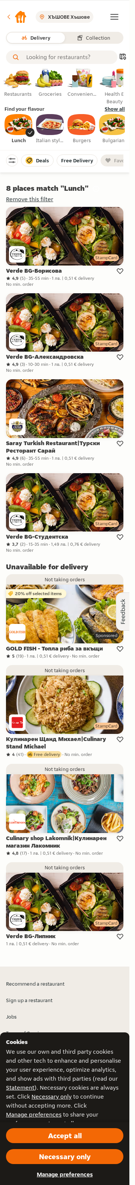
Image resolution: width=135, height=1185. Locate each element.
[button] (16, 17)
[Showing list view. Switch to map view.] (122, 57)
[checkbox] (18, 129)
